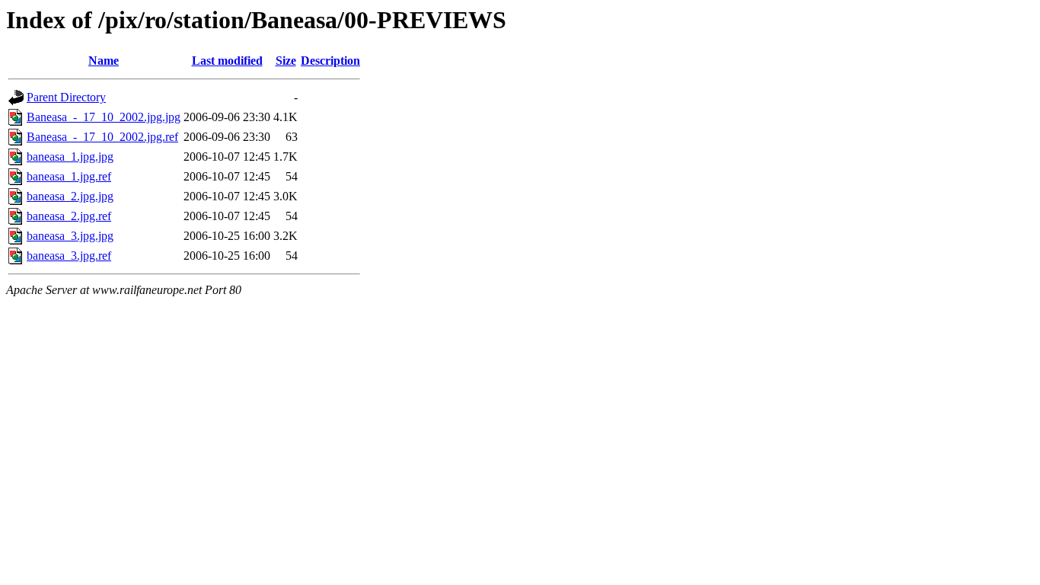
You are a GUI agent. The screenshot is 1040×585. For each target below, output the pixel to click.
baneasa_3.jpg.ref (69, 255)
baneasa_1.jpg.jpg (70, 156)
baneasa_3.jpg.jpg (70, 235)
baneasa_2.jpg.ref (69, 215)
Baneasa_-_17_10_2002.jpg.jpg (103, 116)
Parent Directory (66, 97)
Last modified (227, 60)
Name (103, 60)
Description (330, 60)
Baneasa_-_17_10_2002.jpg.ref (102, 136)
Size (286, 60)
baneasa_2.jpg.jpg (70, 196)
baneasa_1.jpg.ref (69, 176)
